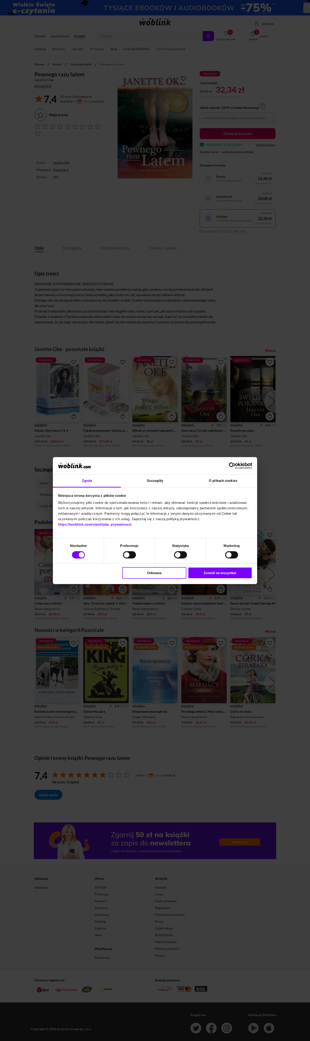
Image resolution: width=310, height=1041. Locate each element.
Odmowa (154, 573)
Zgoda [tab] (87, 481)
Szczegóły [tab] (155, 481)
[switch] (129, 554)
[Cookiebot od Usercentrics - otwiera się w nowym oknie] (232, 465)
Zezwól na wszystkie (220, 573)
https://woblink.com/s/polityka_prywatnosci (95, 524)
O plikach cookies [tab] (223, 481)
